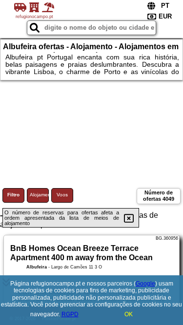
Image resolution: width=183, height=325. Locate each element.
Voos (62, 194)
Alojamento (39, 194)
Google (145, 283)
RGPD (70, 314)
